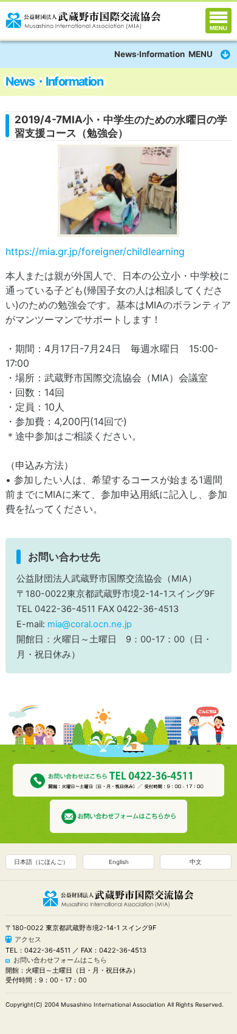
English (119, 862)
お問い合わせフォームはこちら (60, 960)
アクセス (28, 939)
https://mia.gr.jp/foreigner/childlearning (95, 251)
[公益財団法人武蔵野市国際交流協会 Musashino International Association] (83, 18)
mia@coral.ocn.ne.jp (89, 624)
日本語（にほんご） (41, 862)
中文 (196, 862)
